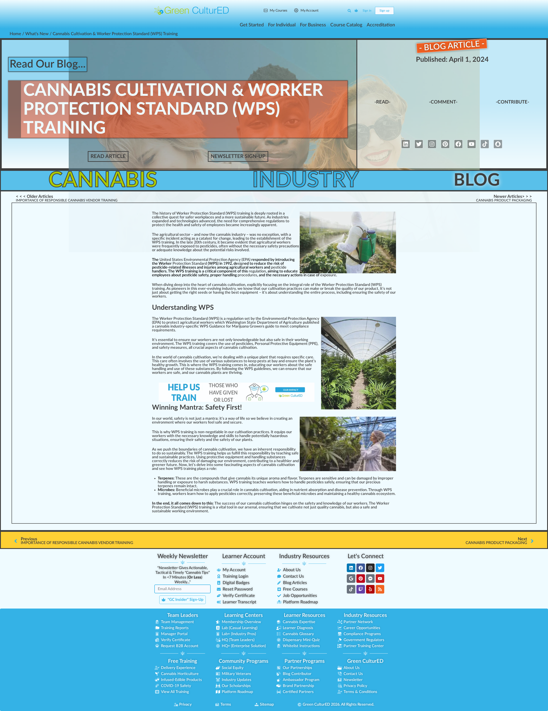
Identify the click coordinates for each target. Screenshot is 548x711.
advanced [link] (207, 221)
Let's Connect (366, 556)
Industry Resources (304, 556)
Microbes (166, 490)
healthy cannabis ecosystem (371, 494)
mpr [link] (382, 478)
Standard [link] (199, 264)
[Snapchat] (497, 144)
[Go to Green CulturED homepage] (191, 10)
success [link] (228, 503)
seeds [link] (203, 293)
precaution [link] (288, 246)
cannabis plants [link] (209, 373)
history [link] (165, 213)
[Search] (349, 10)
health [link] (177, 225)
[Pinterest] (445, 144)
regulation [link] (257, 271)
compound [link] (209, 478)
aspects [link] (211, 348)
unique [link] (253, 357)
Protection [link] (182, 264)
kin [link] (181, 511)
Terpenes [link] (306, 478)
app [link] (212, 494)
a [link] (284, 213)
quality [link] (347, 289)
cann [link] (227, 348)
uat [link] (167, 250)
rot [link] (340, 285)
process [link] (328, 293)
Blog (477, 180)
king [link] (304, 340)
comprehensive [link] (252, 221)
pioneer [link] (178, 289)
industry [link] (229, 289)
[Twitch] (360, 589)
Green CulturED (365, 661)
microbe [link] (201, 490)
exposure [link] (328, 275)
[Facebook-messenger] (370, 578)
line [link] (266, 369)
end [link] (166, 503)
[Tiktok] (484, 144)
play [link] (200, 469)
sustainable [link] (244, 217)
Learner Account (243, 556)
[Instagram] (431, 144)
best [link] (235, 293)
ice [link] (298, 289)
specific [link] (158, 239)
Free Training (182, 661)
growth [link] (171, 365)
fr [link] (163, 246)
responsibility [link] (284, 449)
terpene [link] (164, 486)
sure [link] (186, 340)
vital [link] (222, 507)
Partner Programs (304, 661)
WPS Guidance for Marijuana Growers (232, 326)
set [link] (247, 319)
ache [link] (260, 482)
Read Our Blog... (48, 64)
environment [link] (163, 344)
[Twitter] (418, 144)
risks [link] (230, 250)
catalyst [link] (205, 239)
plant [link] (263, 357)
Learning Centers (243, 615)
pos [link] (187, 246)
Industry (305, 180)
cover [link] (211, 344)
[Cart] (356, 10)
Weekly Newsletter (182, 556)
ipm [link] (235, 457)
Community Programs (243, 661)
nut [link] (296, 490)
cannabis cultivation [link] (228, 285)
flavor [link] (292, 478)
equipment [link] (249, 293)
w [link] (196, 217)
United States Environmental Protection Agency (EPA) (204, 260)
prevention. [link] (358, 490)
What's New (37, 34)
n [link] (281, 213)
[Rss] (380, 589)
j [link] (207, 267)
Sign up (384, 10)
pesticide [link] (278, 267)
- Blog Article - (452, 45)
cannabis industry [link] (231, 235)
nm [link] (165, 422)
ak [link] (315, 289)
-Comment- (443, 102)
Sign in (367, 10)
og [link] (191, 221)
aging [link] (212, 461)
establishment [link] (269, 239)
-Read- (382, 102)
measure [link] (177, 348)
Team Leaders (182, 615)
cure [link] (238, 422)
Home (15, 34)
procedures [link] (247, 275)
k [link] (202, 217)
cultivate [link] (295, 507)
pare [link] (269, 225)
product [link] (371, 289)
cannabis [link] (162, 326)
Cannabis (102, 180)
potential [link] (217, 250)
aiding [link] (284, 490)
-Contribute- (512, 102)
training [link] (167, 242)
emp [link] (210, 225)
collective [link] (160, 217)
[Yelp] (370, 589)
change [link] (225, 239)
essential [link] (165, 340)
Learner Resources (304, 615)
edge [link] (187, 250)
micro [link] (305, 494)
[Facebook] (458, 144)
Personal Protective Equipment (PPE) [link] (286, 344)
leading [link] (239, 239)
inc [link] (242, 225)
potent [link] (258, 436)
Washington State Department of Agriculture (264, 323)
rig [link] (191, 293)
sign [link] (241, 264)
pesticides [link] (208, 246)
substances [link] (233, 361)
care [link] (309, 357)
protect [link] (158, 225)
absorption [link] (317, 490)
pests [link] (262, 361)
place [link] (207, 217)
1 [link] (224, 264)
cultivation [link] (277, 289)
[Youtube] (471, 144)
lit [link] (266, 453)
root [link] (270, 213)
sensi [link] (326, 478)
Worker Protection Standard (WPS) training (213, 213)
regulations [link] (275, 221)
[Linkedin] (405, 144)
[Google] (351, 578)
